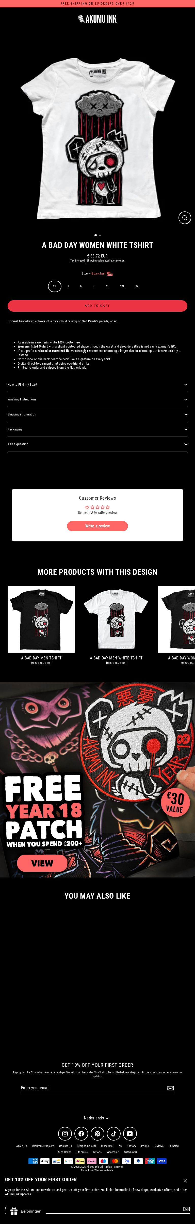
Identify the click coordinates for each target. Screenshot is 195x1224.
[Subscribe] (186, 1209)
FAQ (120, 1146)
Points (145, 1146)
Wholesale (113, 1152)
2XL (122, 286)
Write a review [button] (97, 526)
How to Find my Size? (22, 384)
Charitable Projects (43, 1146)
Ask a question (18, 444)
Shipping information (22, 414)
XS (54, 286)
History (131, 1146)
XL (107, 286)
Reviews (159, 1146)
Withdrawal (130, 1152)
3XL (138, 286)
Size (94, 273)
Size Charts (65, 1152)
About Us (21, 1146)
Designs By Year (86, 1146)
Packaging (15, 429)
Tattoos (97, 1152)
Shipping (92, 260)
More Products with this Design (97, 572)
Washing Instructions (22, 399)
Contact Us (65, 1146)
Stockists (82, 1152)
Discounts (107, 1146)
